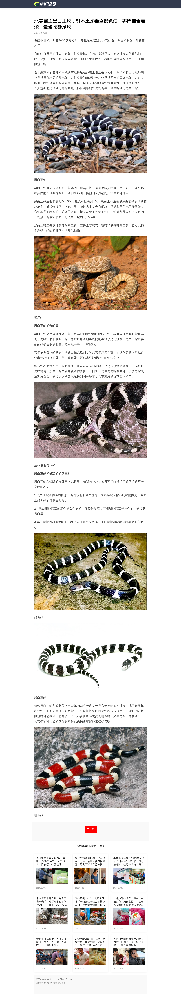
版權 (63, 983)
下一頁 (90, 829)
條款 (55, 983)
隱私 (59, 983)
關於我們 (39, 983)
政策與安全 (48, 983)
